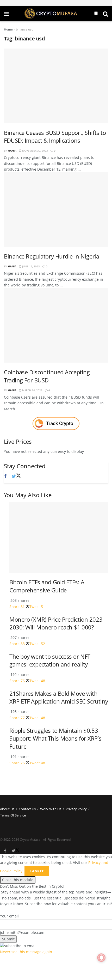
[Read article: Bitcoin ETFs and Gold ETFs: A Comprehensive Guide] (58, 537)
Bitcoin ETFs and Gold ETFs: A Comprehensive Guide (46, 586)
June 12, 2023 (30, 266)
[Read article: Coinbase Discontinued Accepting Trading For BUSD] (56, 325)
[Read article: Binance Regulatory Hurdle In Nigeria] (56, 209)
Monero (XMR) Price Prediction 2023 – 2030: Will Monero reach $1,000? (58, 623)
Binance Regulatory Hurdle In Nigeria (51, 256)
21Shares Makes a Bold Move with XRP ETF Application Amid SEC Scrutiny (58, 697)
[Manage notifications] (101, 957)
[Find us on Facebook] (5, 476)
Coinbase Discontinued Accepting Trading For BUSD (47, 376)
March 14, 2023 (31, 390)
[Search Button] (105, 13)
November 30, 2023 (34, 150)
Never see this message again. (26, 951)
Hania (12, 150)
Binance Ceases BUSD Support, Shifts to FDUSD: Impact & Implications (55, 137)
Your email (9, 916)
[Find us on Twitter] (16, 476)
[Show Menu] (6, 13)
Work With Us (50, 809)
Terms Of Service (13, 815)
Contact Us (27, 809)
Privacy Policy (76, 809)
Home (8, 29)
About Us (7, 809)
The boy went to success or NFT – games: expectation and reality (52, 660)
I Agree (37, 871)
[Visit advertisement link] (56, 423)
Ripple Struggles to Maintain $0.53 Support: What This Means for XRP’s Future (55, 738)
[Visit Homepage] (51, 13)
